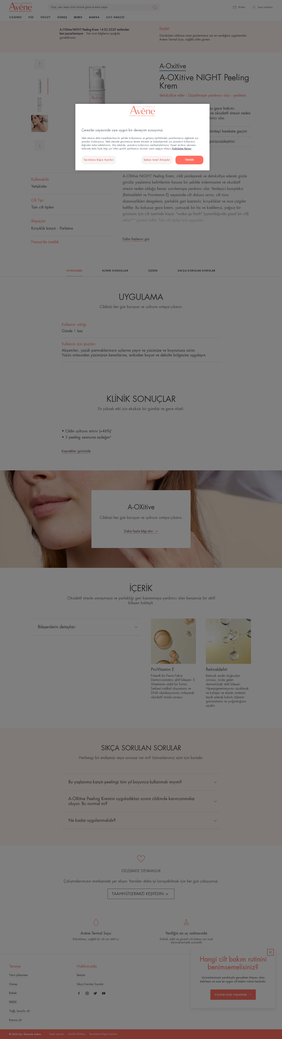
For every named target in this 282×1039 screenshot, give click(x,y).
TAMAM (189, 160)
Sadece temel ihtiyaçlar (157, 160)
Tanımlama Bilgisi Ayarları (99, 160)
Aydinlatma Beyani (181, 149)
